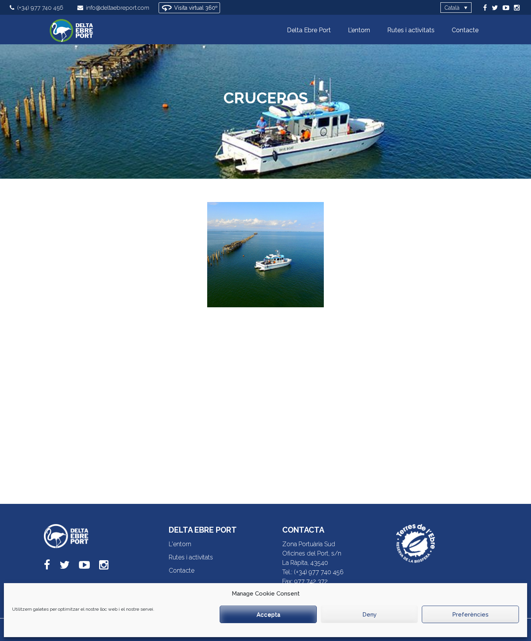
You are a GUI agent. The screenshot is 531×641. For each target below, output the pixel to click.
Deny (369, 614)
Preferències (470, 614)
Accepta (268, 614)
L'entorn (180, 544)
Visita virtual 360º (195, 8)
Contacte (181, 570)
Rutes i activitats (191, 557)
